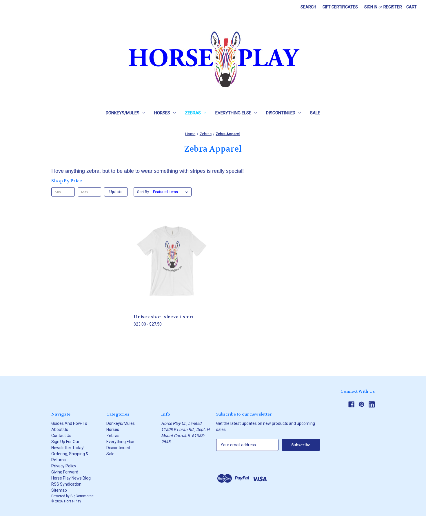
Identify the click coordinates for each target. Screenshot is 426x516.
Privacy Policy (63, 466)
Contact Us (61, 435)
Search (308, 7)
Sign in (370, 7)
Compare (170, 265)
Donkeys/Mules (122, 112)
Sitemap (59, 490)
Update (116, 191)
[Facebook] (351, 404)
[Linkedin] (372, 404)
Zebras (193, 112)
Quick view (171, 255)
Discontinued (280, 112)
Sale (315, 112)
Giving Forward (64, 472)
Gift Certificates (340, 7)
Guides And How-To (69, 423)
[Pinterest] (361, 404)
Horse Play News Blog (71, 478)
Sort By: (143, 192)
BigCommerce (82, 496)
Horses (162, 112)
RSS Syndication (66, 484)
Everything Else (233, 112)
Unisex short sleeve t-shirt (164, 317)
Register (392, 7)
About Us (59, 429)
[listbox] (171, 192)
